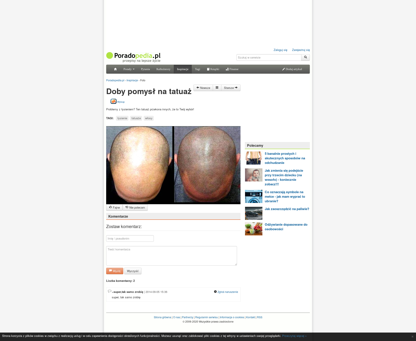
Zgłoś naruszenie (227, 292)
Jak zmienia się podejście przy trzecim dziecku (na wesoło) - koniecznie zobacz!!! (284, 177)
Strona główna (162, 317)
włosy (149, 118)
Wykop (121, 101)
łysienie (122, 118)
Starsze (229, 88)
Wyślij (116, 271)
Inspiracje (182, 69)
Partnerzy (187, 317)
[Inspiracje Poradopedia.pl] (217, 88)
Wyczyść (133, 271)
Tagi (197, 69)
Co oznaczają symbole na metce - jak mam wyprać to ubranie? (285, 196)
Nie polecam (136, 207)
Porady (128, 69)
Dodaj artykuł (293, 69)
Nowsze (204, 88)
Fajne (116, 207)
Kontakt (250, 317)
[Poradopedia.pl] (133, 57)
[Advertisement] (277, 112)
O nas (176, 317)
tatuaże (136, 118)
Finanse (234, 69)
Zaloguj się (280, 50)
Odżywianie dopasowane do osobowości (286, 226)
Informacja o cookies (232, 317)
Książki (214, 69)
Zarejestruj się (301, 50)
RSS (259, 317)
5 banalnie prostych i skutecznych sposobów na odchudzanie (285, 158)
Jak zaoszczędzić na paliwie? (287, 208)
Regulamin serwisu (206, 317)
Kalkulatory (163, 69)
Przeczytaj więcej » (294, 336)
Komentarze (118, 216)
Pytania (145, 69)
